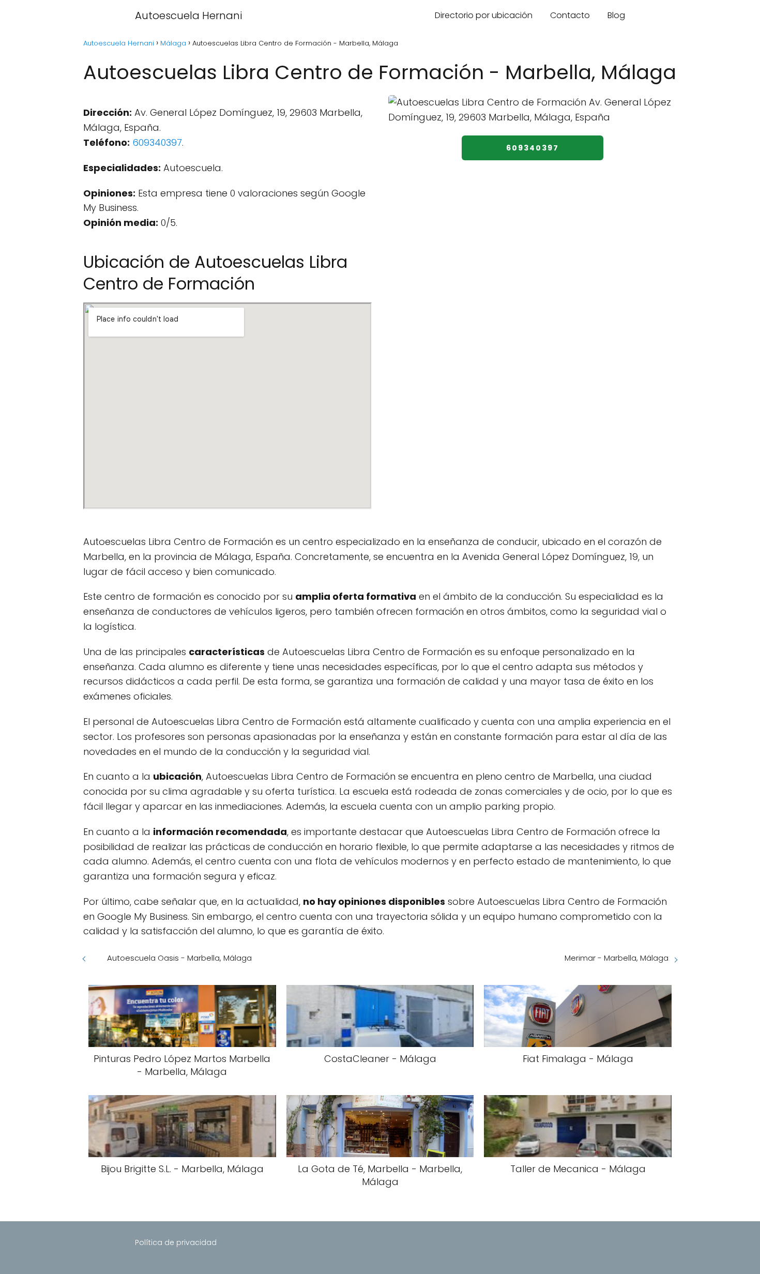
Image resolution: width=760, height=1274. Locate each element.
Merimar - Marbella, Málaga (616, 957)
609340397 (157, 142)
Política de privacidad (176, 1242)
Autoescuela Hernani (188, 15)
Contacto (570, 15)
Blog (616, 15)
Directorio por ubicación (484, 15)
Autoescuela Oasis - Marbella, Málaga (179, 957)
